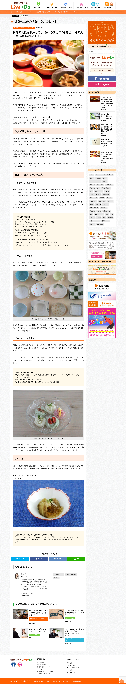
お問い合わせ (70, 663)
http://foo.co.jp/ (25, 595)
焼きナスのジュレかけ (21, 478)
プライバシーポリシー (72, 667)
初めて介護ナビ (41, 662)
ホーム (12, 12)
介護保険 (92, 188)
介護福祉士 (104, 207)
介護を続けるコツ (58, 574)
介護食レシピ (106, 211)
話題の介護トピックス (43, 667)
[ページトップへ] (121, 681)
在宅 (98, 188)
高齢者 (92, 178)
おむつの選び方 (94, 207)
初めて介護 (100, 184)
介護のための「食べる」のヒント (25, 12)
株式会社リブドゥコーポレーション (64, 681)
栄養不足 (73, 574)
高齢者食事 (100, 224)
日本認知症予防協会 (95, 194)
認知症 (105, 178)
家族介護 (92, 184)
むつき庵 (92, 217)
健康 (91, 191)
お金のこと (93, 201)
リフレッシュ (98, 191)
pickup (91, 174)
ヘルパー (98, 204)
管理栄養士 (106, 194)
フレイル (105, 204)
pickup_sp (98, 174)
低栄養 (99, 217)
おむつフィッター (94, 221)
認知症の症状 (101, 201)
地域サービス (93, 198)
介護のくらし (109, 184)
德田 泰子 (24, 576)
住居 (111, 214)
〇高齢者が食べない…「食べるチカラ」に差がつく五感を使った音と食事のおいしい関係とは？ (46, 123)
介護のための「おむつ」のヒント (47, 671)
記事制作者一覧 (70, 672)
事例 (91, 214)
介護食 (67, 574)
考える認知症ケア (42, 664)
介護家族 (92, 211)
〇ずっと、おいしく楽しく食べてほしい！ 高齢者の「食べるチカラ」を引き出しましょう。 (45, 120)
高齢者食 (56, 578)
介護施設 (98, 178)
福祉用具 (102, 198)
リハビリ (109, 198)
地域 (107, 214)
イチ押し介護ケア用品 (43, 669)
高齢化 (99, 211)
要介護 (92, 204)
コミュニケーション (95, 181)
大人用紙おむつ (106, 188)
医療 (104, 217)
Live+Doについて (71, 665)
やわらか (92, 224)
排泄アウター (105, 221)
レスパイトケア (99, 214)
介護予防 (106, 191)
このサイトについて (71, 670)
